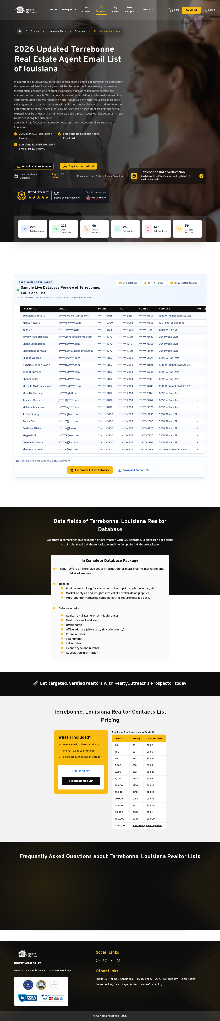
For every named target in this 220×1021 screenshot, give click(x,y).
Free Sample (129, 9)
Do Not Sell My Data (107, 985)
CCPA (158, 979)
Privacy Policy (144, 979)
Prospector (69, 10)
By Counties (101, 9)
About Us (101, 979)
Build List (191, 10)
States (35, 31)
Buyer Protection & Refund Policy (142, 985)
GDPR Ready (170, 979)
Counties (80, 31)
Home (53, 10)
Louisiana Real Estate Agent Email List (81, 136)
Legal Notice (187, 979)
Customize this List (81, 781)
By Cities (115, 9)
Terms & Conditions (121, 979)
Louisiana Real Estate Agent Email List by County (37, 147)
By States (86, 9)
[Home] (19, 31)
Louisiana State (56, 31)
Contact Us (147, 10)
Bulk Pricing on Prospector (147, 826)
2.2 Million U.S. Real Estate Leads (35, 136)
